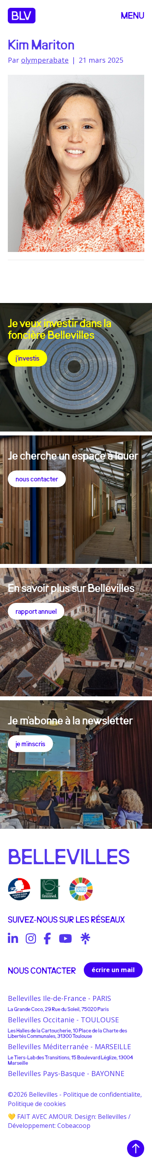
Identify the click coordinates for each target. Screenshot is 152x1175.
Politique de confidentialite (101, 1094)
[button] (132, 15)
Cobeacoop (73, 1125)
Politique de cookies (37, 1103)
